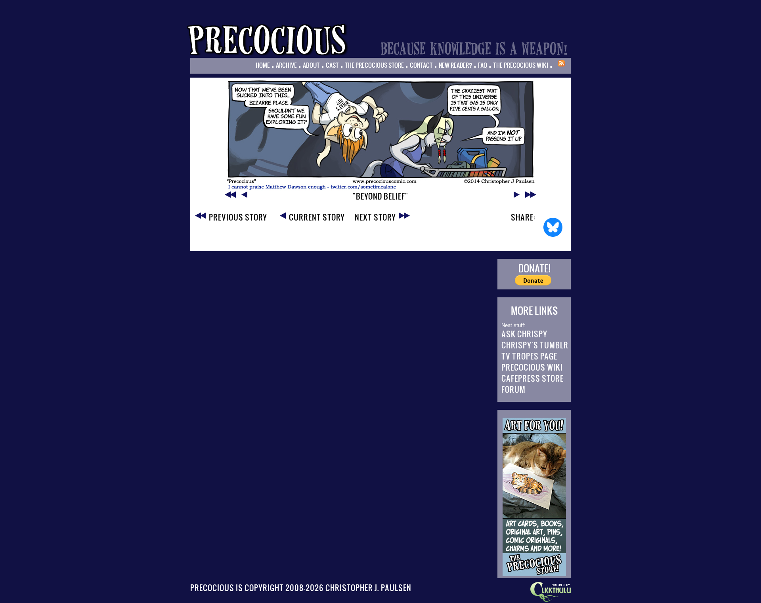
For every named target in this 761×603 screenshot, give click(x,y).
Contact (421, 65)
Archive (286, 65)
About (311, 65)
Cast (332, 65)
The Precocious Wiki (520, 65)
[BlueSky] (553, 227)
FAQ (482, 65)
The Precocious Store (374, 65)
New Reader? (455, 65)
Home (263, 65)
